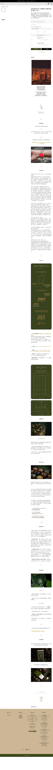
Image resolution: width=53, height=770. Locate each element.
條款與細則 (20, 718)
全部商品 (2, 6)
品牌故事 (8, 715)
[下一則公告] (51, 1)
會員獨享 (20, 715)
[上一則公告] (1, 1)
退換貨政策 (20, 716)
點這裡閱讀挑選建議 (36, 509)
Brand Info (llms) (32, 729)
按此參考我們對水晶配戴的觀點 (38, 517)
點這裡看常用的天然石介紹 (37, 513)
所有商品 (6, 6)
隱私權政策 (20, 717)
